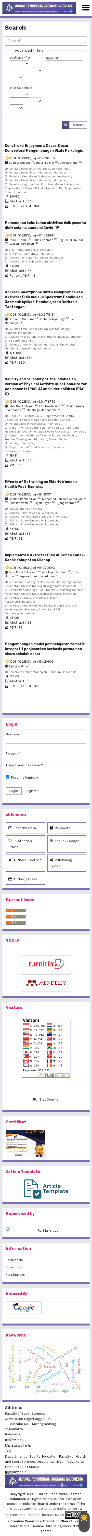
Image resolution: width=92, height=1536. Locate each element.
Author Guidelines (27, 860)
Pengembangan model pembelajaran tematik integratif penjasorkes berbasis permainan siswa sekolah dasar (45, 649)
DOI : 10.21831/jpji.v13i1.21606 (31, 661)
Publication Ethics (20, 844)
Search (78, 125)
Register (32, 791)
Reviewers (62, 828)
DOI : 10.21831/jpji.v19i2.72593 (32, 568)
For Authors (14, 1267)
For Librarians (15, 1274)
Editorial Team (24, 828)
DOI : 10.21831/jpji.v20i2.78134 (32, 314)
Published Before (21, 88)
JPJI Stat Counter (46, 1099)
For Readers (14, 1260)
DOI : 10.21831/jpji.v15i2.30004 (33, 158)
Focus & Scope (66, 841)
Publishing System (61, 863)
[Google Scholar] (46, 1307)
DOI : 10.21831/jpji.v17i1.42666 (32, 235)
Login (13, 791)
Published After (20, 58)
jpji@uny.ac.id (15, 1472)
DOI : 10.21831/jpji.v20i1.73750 (32, 401)
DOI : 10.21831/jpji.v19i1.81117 (30, 494)
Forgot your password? (24, 765)
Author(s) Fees (25, 879)
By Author (52, 58)
